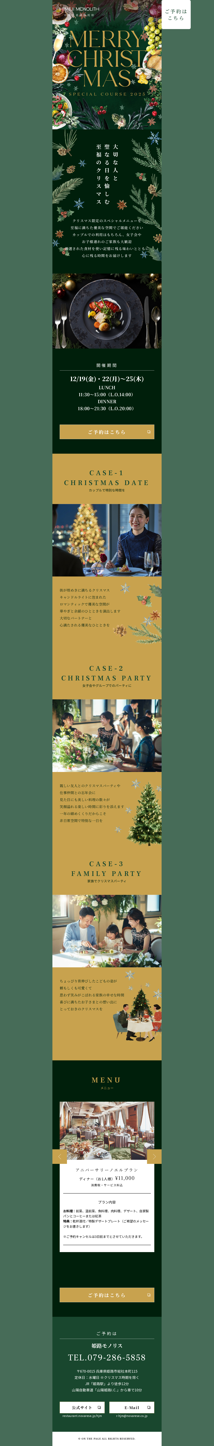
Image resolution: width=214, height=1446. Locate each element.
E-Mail (131, 1407)
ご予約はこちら (107, 432)
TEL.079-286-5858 (107, 1357)
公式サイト (82, 1407)
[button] (59, 1156)
